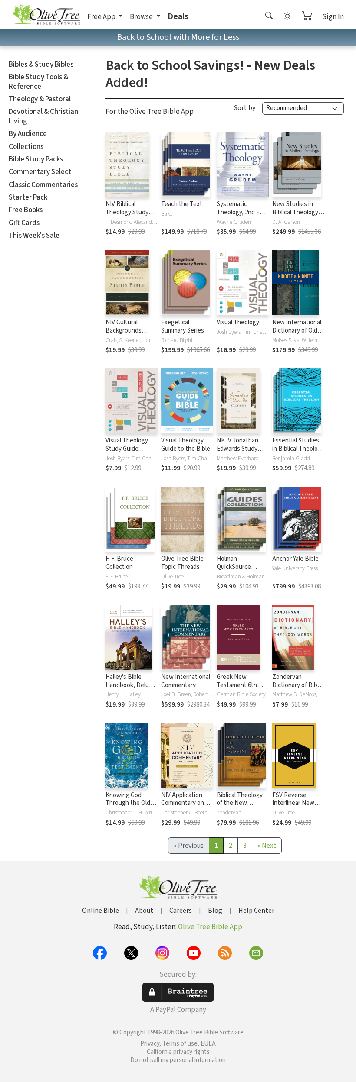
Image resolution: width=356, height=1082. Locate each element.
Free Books (26, 210)
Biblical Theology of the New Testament (240, 803)
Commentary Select (40, 172)
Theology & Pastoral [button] (40, 99)
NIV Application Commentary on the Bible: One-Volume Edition (182, 807)
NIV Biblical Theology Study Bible (126, 212)
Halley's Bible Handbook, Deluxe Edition (130, 685)
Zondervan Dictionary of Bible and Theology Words (297, 689)
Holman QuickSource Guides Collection (240, 567)
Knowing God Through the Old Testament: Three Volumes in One (130, 807)
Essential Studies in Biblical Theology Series (298, 449)
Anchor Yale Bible (295, 558)
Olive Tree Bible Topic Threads (182, 563)
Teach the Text (181, 204)
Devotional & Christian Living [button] (43, 116)
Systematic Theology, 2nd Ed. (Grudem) (240, 212)
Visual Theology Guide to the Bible (185, 444)
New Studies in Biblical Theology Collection (295, 212)
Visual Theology (238, 322)
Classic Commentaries (43, 185)
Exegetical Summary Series (182, 326)
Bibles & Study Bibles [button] (41, 64)
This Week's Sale (34, 235)
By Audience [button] (28, 134)
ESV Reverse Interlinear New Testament (293, 803)
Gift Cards (24, 223)
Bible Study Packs (36, 159)
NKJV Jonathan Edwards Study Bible (237, 449)
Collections (26, 147)
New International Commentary (185, 681)
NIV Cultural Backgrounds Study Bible (123, 330)
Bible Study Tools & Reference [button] (38, 81)
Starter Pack (28, 197)
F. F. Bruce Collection (119, 563)
